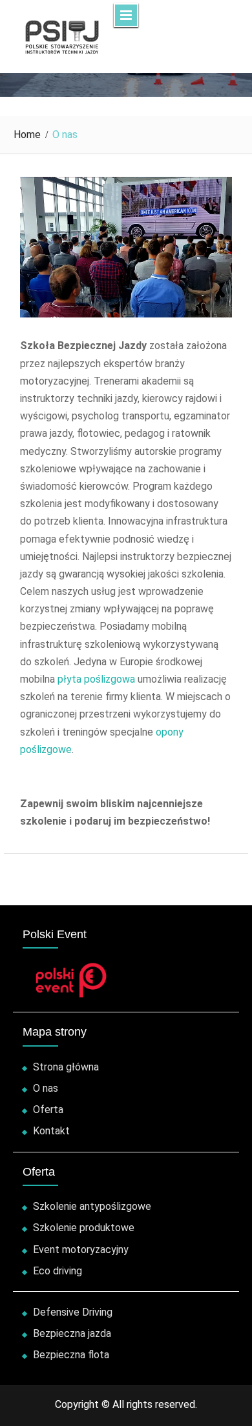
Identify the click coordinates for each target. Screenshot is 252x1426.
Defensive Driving (72, 1312)
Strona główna (66, 1067)
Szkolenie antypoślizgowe (92, 1206)
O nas (45, 1088)
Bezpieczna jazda (72, 1333)
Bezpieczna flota (71, 1355)
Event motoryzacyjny (81, 1249)
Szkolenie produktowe (83, 1227)
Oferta (48, 1109)
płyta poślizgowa (96, 679)
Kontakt (51, 1131)
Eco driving (57, 1271)
